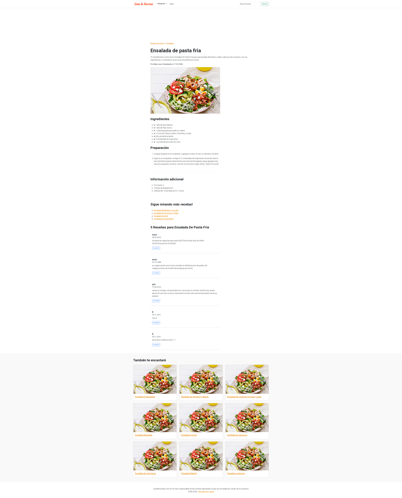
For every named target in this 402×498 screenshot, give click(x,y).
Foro (171, 4)
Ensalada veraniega (236, 473)
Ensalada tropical (189, 435)
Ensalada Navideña (143, 435)
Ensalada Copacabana (145, 396)
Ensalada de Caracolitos (164, 219)
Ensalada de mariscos (237, 435)
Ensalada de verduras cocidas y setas (244, 396)
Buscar (264, 4)
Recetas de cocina (206, 491)
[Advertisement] (201, 25)
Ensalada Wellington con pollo (166, 210)
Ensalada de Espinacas (145, 473)
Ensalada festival (161, 216)
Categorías (161, 4)
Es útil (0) (156, 273)
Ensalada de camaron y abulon (195, 396)
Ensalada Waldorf (189, 473)
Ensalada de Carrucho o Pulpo (166, 213)
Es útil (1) (156, 248)
